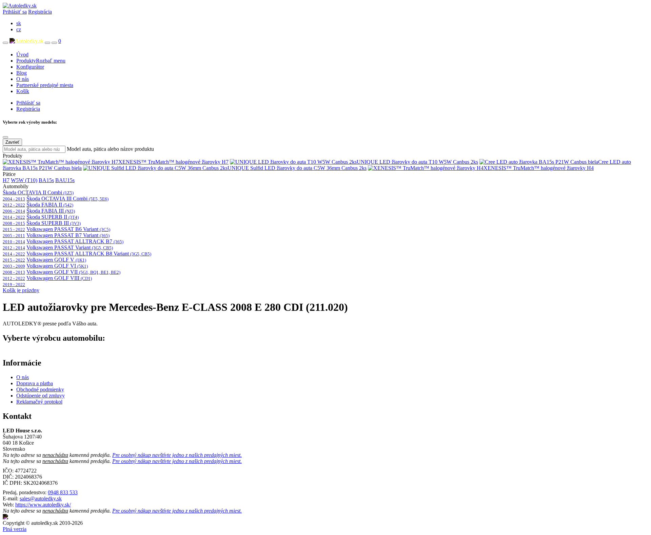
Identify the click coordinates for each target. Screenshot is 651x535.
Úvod (22, 54)
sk (18, 23)
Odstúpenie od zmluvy (40, 395)
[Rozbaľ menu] (5, 43)
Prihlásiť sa (15, 12)
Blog (21, 73)
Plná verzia (14, 529)
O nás (22, 79)
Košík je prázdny (21, 290)
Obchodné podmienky (40, 389)
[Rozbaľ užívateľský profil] (54, 43)
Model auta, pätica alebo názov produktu (110, 149)
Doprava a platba (34, 383)
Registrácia (40, 12)
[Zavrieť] (5, 137)
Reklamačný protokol (39, 402)
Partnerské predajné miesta (44, 85)
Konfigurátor (30, 67)
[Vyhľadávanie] (47, 43)
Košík (22, 91)
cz (18, 29)
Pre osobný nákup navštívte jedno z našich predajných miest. (177, 455)
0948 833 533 (63, 492)
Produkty (40, 61)
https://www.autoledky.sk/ (43, 504)
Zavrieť (12, 142)
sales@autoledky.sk (41, 498)
